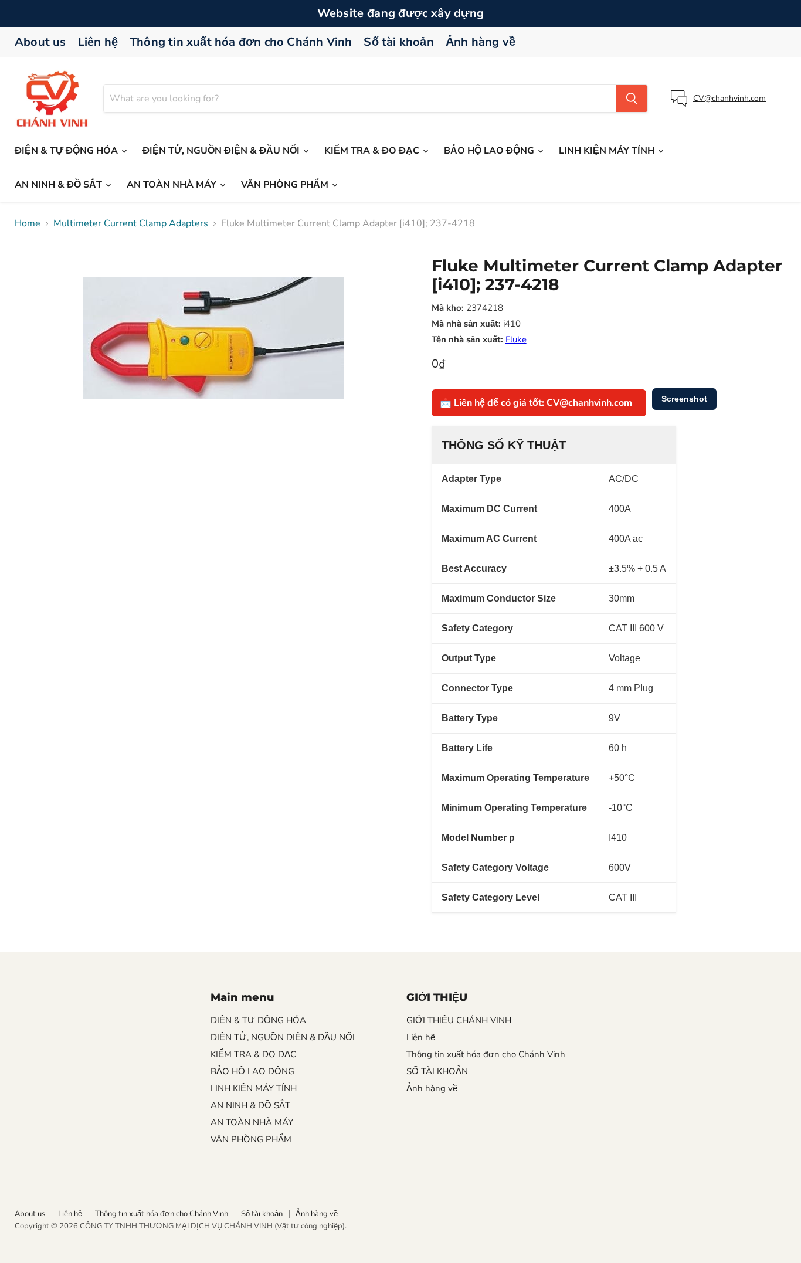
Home (27, 223)
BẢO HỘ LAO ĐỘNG (490, 150)
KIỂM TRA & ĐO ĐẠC (373, 150)
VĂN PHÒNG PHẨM (286, 184)
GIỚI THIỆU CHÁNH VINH (458, 1020)
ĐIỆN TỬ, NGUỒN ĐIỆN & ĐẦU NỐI (222, 150)
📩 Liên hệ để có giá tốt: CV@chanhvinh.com (536, 402)
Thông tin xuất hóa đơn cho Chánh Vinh (241, 42)
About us (40, 42)
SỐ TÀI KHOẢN (437, 1071)
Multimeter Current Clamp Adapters (130, 223)
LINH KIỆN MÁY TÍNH (608, 150)
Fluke (516, 339)
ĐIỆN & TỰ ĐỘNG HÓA (67, 150)
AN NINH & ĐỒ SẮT (59, 184)
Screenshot (684, 398)
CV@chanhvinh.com (729, 98)
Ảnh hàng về (480, 42)
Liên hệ (98, 42)
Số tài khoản (398, 42)
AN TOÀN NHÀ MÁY (173, 184)
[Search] (631, 98)
